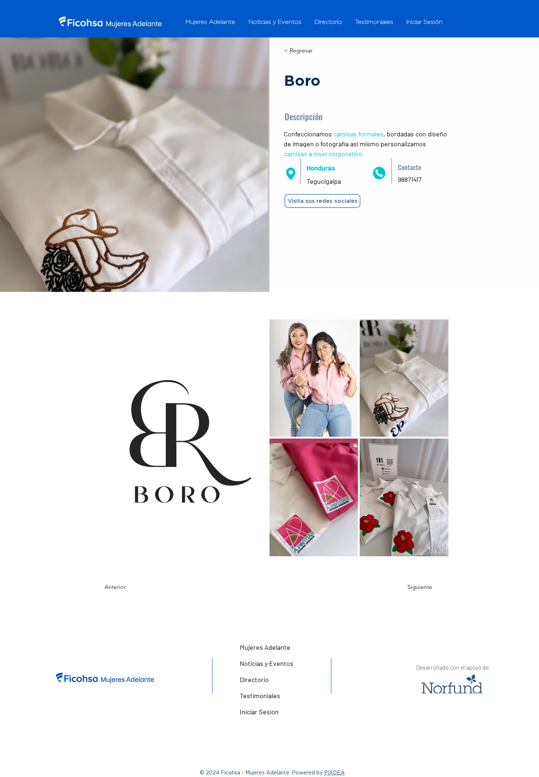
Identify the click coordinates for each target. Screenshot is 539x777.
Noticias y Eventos (266, 663)
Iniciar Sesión (259, 712)
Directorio (254, 679)
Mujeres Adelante (265, 647)
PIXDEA (334, 773)
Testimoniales (260, 696)
